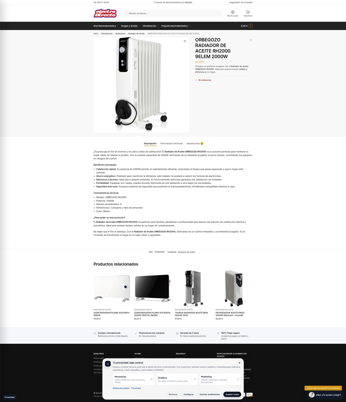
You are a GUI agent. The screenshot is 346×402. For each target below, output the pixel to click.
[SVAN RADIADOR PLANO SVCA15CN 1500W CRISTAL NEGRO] (152, 289)
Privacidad (136, 388)
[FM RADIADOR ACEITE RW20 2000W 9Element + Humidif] (234, 289)
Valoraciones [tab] (194, 143)
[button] (246, 26)
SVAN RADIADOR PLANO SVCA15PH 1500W (111, 314)
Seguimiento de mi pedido (241, 2)
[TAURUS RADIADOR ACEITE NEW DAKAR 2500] (193, 289)
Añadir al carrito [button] (111, 324)
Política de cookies (121, 388)
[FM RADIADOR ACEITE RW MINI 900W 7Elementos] (251, 40)
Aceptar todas (232, 394)
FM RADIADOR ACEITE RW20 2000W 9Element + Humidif (230, 314)
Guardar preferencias (210, 394)
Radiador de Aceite (136, 33)
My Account (232, 16)
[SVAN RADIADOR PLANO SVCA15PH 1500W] (112, 289)
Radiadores (120, 33)
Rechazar (173, 394)
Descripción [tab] (150, 143)
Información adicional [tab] (171, 143)
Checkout (248, 16)
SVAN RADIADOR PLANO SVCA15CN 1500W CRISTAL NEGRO (152, 314)
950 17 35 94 (103, 2)
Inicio (96, 33)
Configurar (189, 394)
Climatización (107, 33)
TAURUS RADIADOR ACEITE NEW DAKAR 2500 (191, 314)
